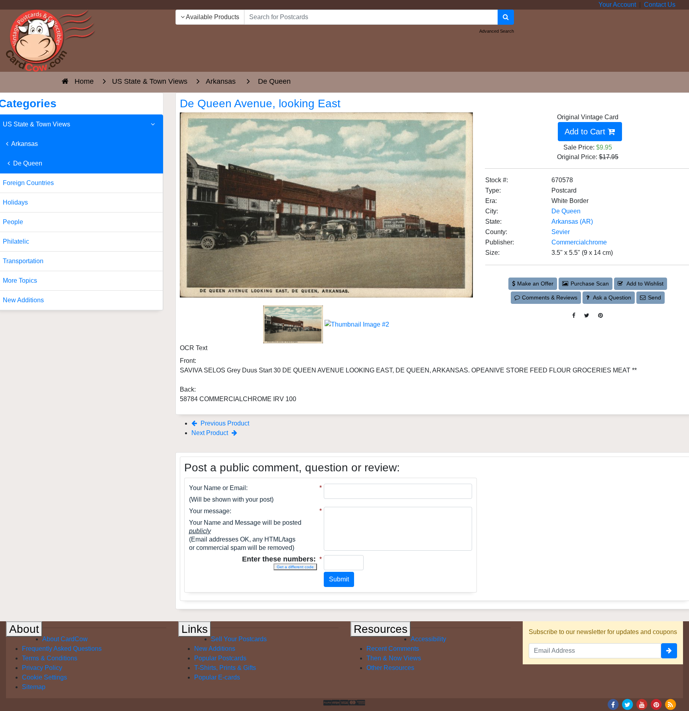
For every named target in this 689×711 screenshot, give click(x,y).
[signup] (669, 650)
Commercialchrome (579, 242)
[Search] (506, 17)
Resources (380, 629)
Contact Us (659, 4)
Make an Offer (535, 283)
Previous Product (224, 423)
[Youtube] (642, 704)
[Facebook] (613, 704)
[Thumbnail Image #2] (357, 324)
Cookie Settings (44, 677)
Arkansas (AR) (572, 221)
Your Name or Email (217, 488)
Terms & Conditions (49, 658)
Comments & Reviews (549, 297)
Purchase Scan (590, 283)
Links (194, 629)
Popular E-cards (217, 677)
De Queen (566, 211)
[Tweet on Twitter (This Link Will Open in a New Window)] (587, 315)
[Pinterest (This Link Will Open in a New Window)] (600, 315)
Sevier (560, 231)
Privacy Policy (42, 667)
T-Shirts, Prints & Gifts (225, 667)
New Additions (214, 648)
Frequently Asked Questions (62, 648)
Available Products (212, 17)
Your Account (617, 4)
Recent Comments (392, 648)
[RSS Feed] (670, 704)
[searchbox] (371, 17)
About (24, 629)
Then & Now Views (393, 658)
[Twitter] (627, 704)
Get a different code (295, 567)
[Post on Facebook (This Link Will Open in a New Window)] (574, 315)
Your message (209, 511)
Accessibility (428, 639)
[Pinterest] (656, 704)
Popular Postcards (220, 658)
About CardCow (65, 639)
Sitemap (33, 686)
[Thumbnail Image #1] (294, 324)
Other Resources (390, 667)
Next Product (210, 432)
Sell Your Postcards (239, 639)
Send (654, 297)
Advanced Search (496, 31)
